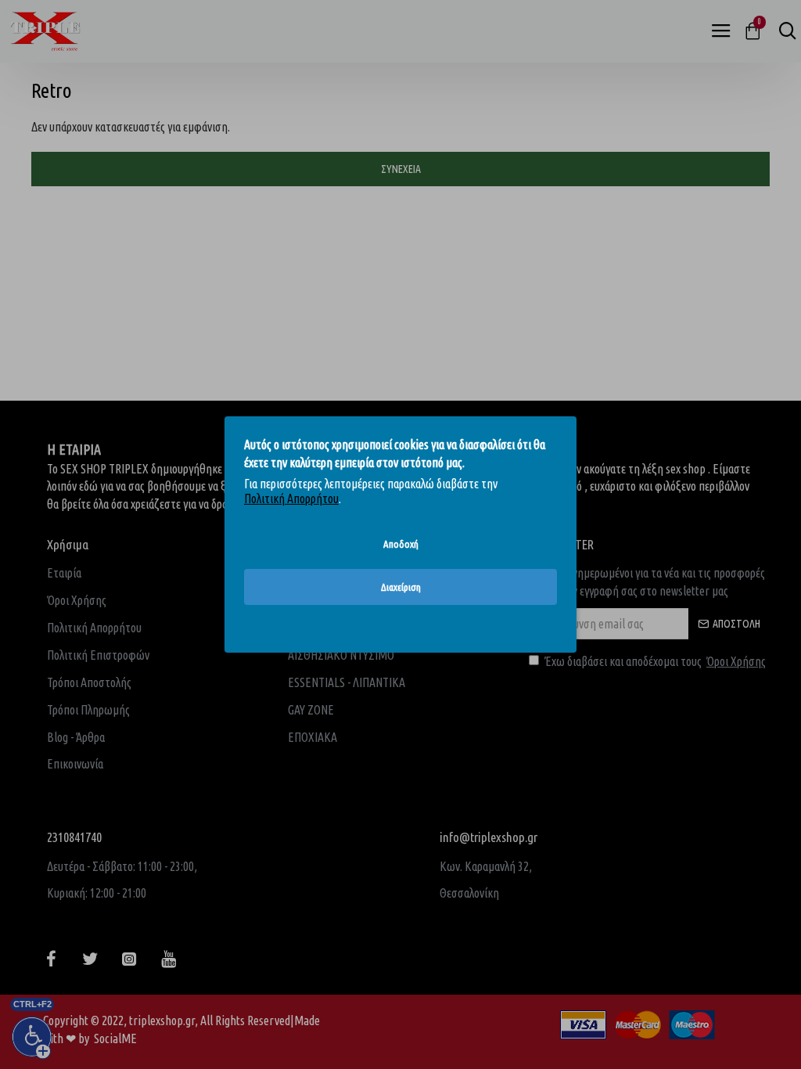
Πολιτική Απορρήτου (291, 498)
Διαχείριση (401, 586)
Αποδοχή (400, 543)
